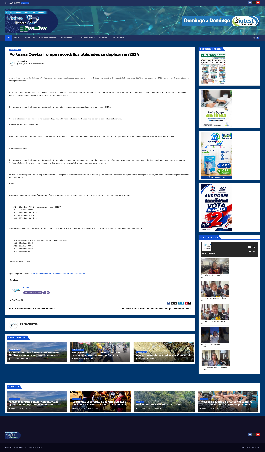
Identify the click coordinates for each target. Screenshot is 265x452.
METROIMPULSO (88, 38)
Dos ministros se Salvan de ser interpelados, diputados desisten (228, 298)
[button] (254, 38)
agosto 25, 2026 (17, 408)
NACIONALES (29, 38)
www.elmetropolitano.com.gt (42, 274)
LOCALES (103, 38)
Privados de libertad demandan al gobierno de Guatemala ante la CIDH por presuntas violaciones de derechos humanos (226, 404)
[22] (216, 155)
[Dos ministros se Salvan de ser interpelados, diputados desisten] (215, 289)
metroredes (209, 253)
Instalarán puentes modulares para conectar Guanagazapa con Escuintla (155, 309)
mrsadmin (23, 61)
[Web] (44, 292)
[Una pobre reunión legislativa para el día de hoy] (215, 312)
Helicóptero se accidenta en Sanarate (158, 404)
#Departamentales (38, 64)
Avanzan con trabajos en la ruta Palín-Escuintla (33, 309)
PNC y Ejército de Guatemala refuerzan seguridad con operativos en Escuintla (96, 354)
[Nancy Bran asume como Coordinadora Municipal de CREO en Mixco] (215, 335)
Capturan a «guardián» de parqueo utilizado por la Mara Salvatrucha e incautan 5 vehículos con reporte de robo (100, 404)
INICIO (16, 38)
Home (242, 447)
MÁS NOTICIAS (118, 38)
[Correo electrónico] (48, 292)
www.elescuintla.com (77, 274)
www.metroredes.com (61, 274)
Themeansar (39, 447)
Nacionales (76, 399)
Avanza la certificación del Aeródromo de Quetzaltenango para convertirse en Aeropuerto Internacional (34, 355)
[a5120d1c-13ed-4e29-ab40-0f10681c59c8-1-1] (216, 108)
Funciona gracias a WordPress (14, 447)
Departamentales (15, 49)
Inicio (248, 447)
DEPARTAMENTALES (47, 38)
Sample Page (256, 447)
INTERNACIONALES (69, 38)
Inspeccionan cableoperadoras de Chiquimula (163, 355)
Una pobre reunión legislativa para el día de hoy (221, 321)
